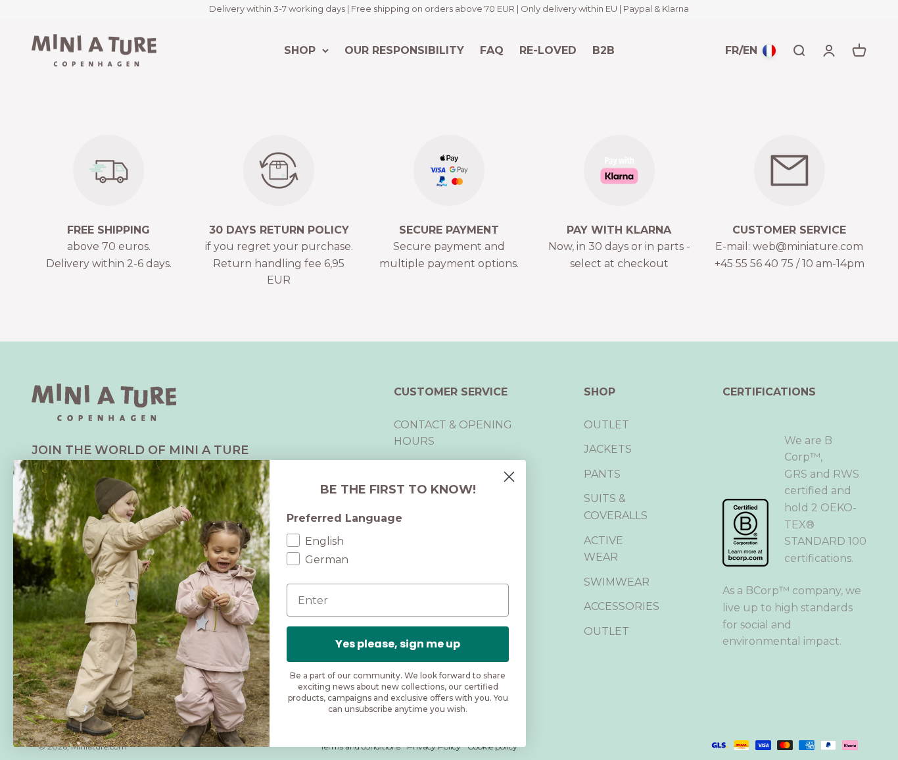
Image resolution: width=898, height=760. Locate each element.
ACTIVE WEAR (603, 549)
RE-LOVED (548, 49)
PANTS (602, 474)
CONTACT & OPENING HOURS (453, 433)
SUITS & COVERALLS (616, 507)
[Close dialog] (509, 476)
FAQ (492, 49)
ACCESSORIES (621, 606)
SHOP (300, 49)
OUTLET (606, 424)
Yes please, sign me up (397, 643)
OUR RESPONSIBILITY (404, 49)
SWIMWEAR (617, 582)
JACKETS (608, 449)
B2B (603, 49)
